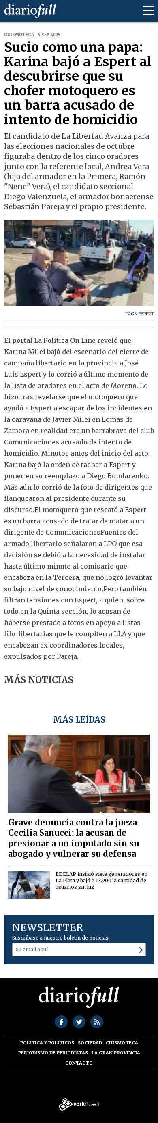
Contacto (79, 1063)
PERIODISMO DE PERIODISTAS (53, 1053)
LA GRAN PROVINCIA (116, 1053)
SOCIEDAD (90, 1043)
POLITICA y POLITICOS (47, 1043)
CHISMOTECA (122, 1043)
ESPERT (146, 314)
